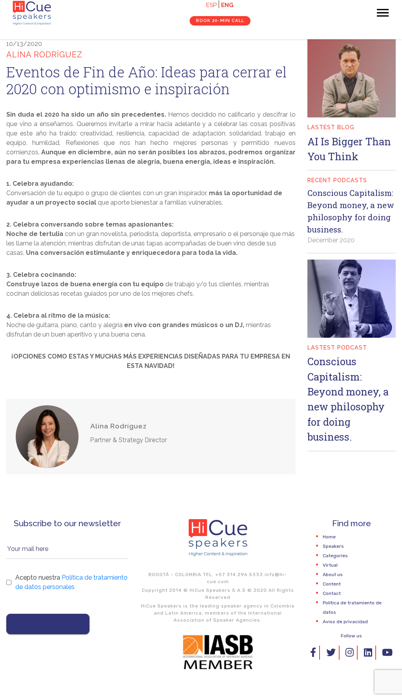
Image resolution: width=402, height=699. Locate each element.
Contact (332, 593)
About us (333, 574)
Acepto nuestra (71, 582)
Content (332, 584)
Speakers (333, 546)
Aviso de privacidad (345, 621)
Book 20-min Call (220, 20)
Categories (335, 555)
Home (329, 537)
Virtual (330, 565)
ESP (211, 5)
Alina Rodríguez (118, 426)
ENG (227, 5)
